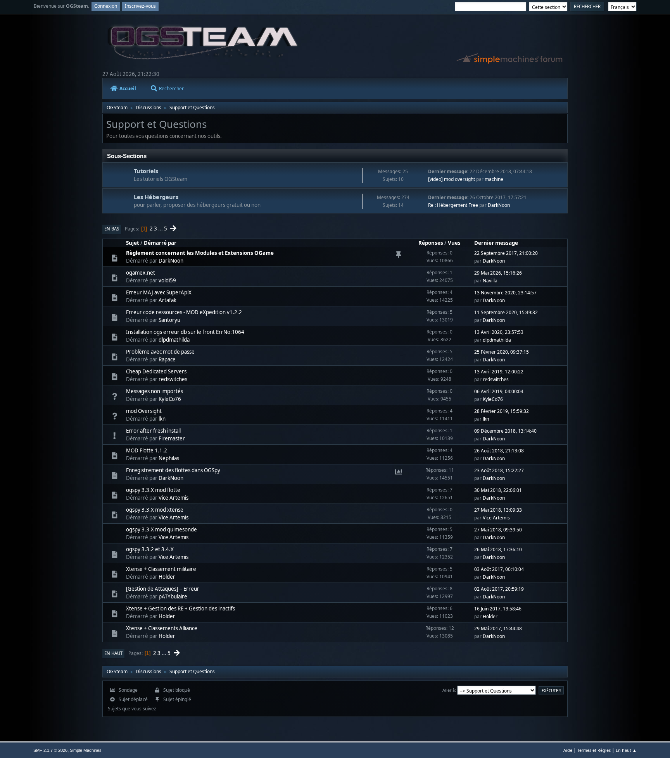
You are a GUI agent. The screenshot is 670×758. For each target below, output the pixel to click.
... (161, 228)
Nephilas (169, 458)
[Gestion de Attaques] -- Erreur (162, 588)
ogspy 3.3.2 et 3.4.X (150, 549)
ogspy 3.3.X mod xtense (154, 509)
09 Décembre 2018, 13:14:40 (505, 431)
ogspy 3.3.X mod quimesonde (161, 529)
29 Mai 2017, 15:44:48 (498, 628)
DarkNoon (499, 205)
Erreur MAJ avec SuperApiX (159, 292)
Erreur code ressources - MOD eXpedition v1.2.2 (184, 312)
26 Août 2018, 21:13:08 (499, 450)
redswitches (173, 379)
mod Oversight (144, 410)
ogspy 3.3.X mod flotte (153, 489)
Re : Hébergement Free (453, 205)
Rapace (167, 359)
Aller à (448, 690)
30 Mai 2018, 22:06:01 (498, 490)
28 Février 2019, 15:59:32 (501, 411)
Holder (167, 576)
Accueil (127, 88)
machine (494, 179)
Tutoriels (146, 171)
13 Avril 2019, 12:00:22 (498, 371)
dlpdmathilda (174, 339)
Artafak (167, 300)
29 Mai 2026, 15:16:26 (498, 273)
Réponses (430, 242)
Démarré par (160, 242)
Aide (567, 750)
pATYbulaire (173, 596)
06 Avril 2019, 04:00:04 (498, 391)
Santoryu (169, 319)
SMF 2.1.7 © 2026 (50, 750)
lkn (162, 418)
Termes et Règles (594, 750)
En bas (111, 229)
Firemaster (172, 438)
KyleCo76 (170, 398)
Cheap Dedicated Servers (156, 371)
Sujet (132, 242)
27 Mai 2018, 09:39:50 (498, 529)
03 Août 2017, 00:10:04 (499, 569)
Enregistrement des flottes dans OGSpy (173, 470)
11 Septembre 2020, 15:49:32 (506, 312)
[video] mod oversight (451, 179)
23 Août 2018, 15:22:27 (499, 470)
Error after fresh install (153, 430)
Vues (454, 242)
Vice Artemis (173, 497)
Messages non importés (154, 391)
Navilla (490, 280)
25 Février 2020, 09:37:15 (501, 352)
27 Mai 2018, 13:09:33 (498, 510)
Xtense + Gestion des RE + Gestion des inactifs (180, 608)
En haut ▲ (626, 750)
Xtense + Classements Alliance (161, 628)
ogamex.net (140, 272)
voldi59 (167, 280)
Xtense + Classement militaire (161, 568)
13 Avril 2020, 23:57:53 (498, 332)
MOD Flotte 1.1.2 (146, 450)
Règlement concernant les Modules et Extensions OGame (200, 252)
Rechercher (171, 88)
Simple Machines (86, 750)
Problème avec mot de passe (160, 351)
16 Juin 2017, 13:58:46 (497, 608)
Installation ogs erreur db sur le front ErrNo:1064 (185, 331)
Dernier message (496, 242)
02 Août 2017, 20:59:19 (499, 589)
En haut (113, 653)
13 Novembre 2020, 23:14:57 (505, 292)
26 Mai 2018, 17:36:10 (498, 549)
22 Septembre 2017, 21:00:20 (506, 253)
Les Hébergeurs (156, 197)
